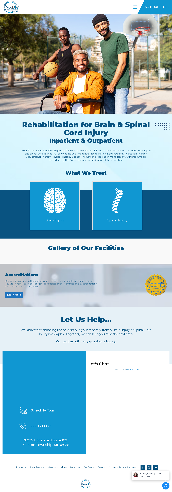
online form (133, 369)
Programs (21, 467)
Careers (101, 467)
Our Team (88, 467)
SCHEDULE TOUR (157, 7)
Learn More (14, 294)
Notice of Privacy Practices (122, 467)
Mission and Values (57, 467)
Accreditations (37, 467)
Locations (75, 467)
